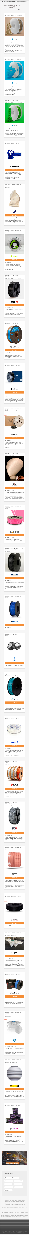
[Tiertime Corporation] (14, 659)
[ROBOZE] (14, 211)
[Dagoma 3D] (14, 531)
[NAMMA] (14, 698)
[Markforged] (14, 346)
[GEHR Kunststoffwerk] (14, 301)
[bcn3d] (14, 388)
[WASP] (14, 741)
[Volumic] (14, 256)
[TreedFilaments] (14, 873)
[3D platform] (14, 828)
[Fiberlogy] (14, 38)
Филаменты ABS (18, 1184)
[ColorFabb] (14, 1085)
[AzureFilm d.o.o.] (14, 1040)
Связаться (14, 169)
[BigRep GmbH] (14, 952)
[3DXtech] (14, 919)
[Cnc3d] (14, 1128)
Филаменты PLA (8, 1180)
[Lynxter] (14, 433)
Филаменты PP (8, 1190)
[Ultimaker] (14, 166)
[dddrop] (14, 993)
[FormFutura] (14, 785)
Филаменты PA (8, 1184)
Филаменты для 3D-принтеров (12, 1177)
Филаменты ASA (18, 1187)
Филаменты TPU (8, 1187)
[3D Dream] (14, 484)
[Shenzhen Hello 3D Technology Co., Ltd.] (14, 574)
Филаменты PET (18, 1180)
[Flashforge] (14, 620)
